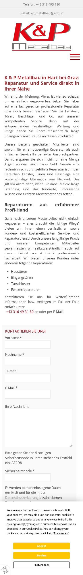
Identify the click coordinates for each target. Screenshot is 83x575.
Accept (41, 546)
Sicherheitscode (20, 471)
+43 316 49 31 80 (20, 311)
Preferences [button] (61, 533)
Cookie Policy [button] (34, 528)
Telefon (10, 371)
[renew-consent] (5, 570)
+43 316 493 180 (48, 4)
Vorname (13, 337)
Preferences (41, 565)
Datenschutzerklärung (22, 497)
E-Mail (11, 388)
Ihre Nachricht (17, 406)
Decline (41, 555)
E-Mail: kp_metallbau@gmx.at (42, 13)
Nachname (14, 354)
